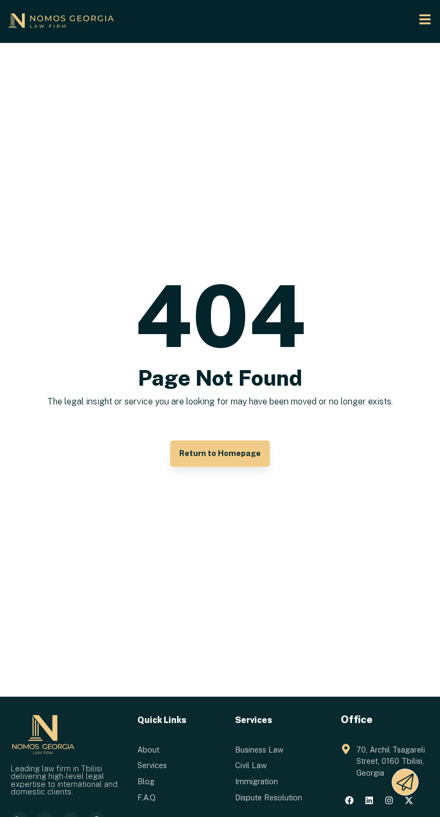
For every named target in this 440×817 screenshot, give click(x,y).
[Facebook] (349, 800)
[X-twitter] (408, 800)
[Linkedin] (369, 800)
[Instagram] (389, 800)
